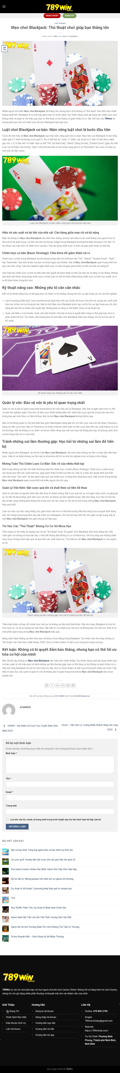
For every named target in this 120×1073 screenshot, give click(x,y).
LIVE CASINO (60, 23)
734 (13, 898)
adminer (74, 36)
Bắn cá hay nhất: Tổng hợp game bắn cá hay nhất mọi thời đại (42, 850)
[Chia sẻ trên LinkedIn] (73, 685)
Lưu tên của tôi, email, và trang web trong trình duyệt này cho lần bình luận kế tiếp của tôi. (55, 819)
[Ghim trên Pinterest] (68, 685)
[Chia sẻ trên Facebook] (52, 685)
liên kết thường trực (82, 696)
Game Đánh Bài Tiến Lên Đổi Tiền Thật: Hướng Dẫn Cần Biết (41, 917)
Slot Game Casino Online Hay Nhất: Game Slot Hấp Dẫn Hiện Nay (44, 869)
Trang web (11, 806)
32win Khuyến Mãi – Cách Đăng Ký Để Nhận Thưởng (37, 936)
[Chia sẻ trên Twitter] (57, 685)
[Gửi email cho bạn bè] (62, 685)
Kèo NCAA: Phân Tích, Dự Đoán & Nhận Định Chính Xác (38, 907)
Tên (8, 778)
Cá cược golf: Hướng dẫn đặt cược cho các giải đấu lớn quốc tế (43, 859)
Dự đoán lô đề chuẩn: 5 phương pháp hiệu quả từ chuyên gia (41, 888)
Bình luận (11, 753)
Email (9, 792)
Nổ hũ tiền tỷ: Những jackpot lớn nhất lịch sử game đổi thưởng (42, 879)
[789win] (60, 6)
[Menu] (4, 6)
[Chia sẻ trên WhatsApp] (46, 685)
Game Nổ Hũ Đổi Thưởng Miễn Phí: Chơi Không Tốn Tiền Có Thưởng (45, 927)
